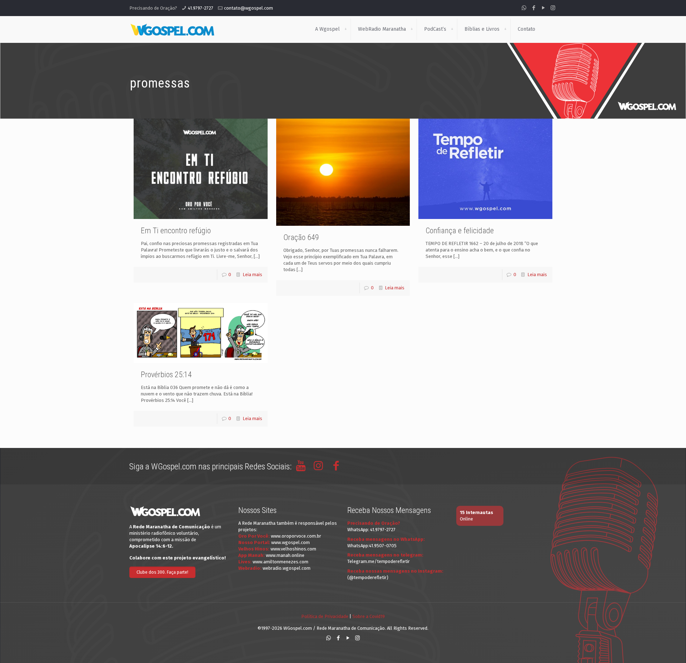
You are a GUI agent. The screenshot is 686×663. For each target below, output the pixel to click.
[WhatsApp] (524, 8)
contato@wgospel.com (248, 8)
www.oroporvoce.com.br (296, 536)
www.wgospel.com (290, 542)
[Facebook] (533, 8)
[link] (345, 29)
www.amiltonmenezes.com (280, 561)
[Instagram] (553, 8)
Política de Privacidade (324, 616)
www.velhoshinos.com (293, 549)
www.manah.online (285, 555)
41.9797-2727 (200, 8)
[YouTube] (543, 8)
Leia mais (252, 274)
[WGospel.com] (172, 29)
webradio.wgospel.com (286, 568)
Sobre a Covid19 (368, 616)
